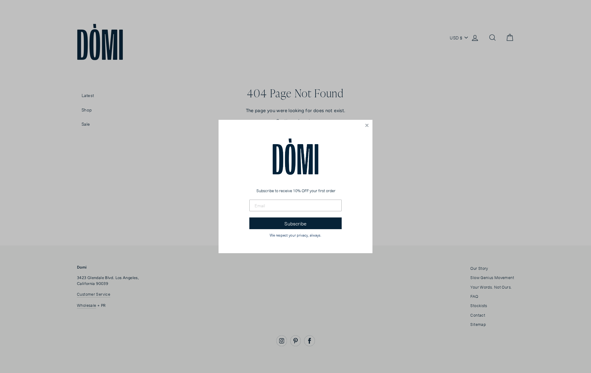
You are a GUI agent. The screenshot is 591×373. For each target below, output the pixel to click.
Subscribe (295, 223)
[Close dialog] (367, 125)
